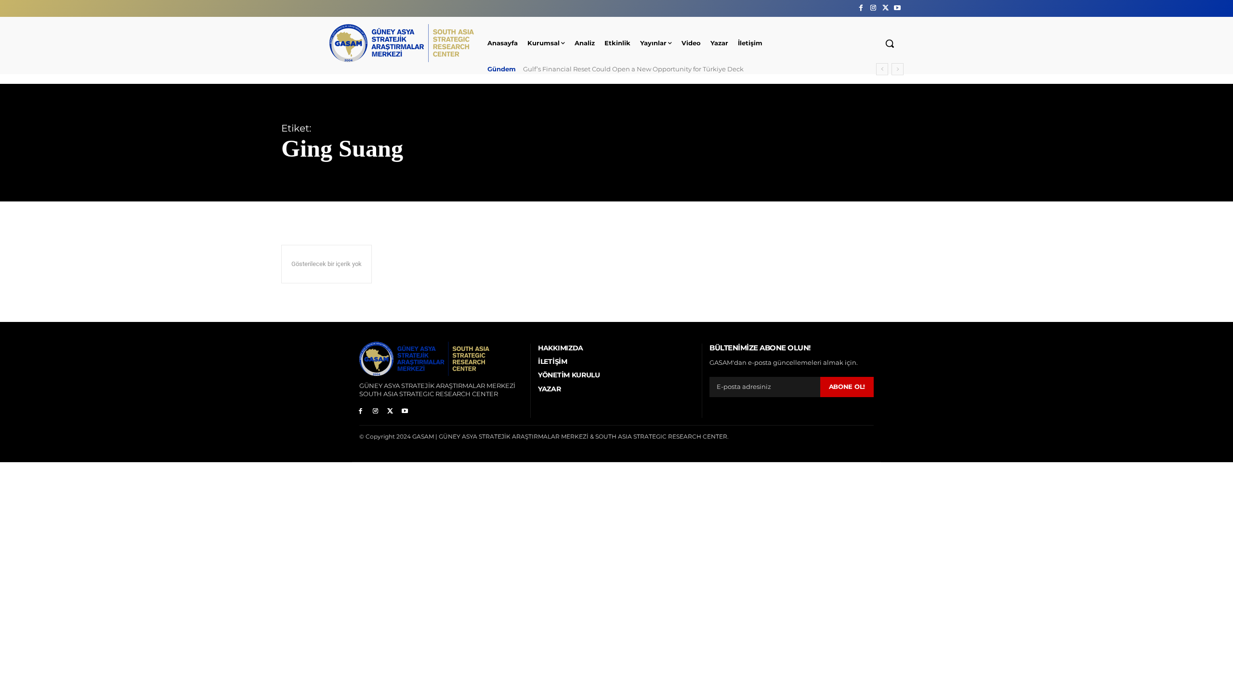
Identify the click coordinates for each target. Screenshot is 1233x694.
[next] (898, 69)
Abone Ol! (847, 386)
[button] (890, 43)
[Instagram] (873, 8)
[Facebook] (861, 8)
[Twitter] (885, 8)
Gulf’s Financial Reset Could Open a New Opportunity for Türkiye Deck (633, 69)
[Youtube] (898, 8)
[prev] (882, 69)
